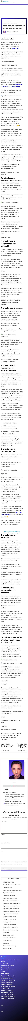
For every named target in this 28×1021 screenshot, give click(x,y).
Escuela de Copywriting (8, 976)
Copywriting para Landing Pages (11, 906)
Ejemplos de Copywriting (9, 916)
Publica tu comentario (8, 869)
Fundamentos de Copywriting (10, 927)
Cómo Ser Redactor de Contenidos (12, 885)
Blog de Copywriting (7, 978)
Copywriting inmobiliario (9, 895)
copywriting (14, 48)
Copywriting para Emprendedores (11, 903)
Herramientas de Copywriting (10, 930)
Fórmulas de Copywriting (9, 924)
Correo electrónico (5, 842)
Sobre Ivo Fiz (5, 988)
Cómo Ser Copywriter (8, 882)
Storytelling (6, 943)
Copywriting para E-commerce (11, 900)
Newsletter (6, 932)
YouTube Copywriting (7, 994)
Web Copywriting (7, 948)
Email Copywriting (7, 922)
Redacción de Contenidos (9, 938)
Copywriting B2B (7, 887)
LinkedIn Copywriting (7, 998)
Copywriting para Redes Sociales (11, 911)
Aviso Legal (4, 963)
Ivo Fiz (9, 31)
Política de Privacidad (7, 965)
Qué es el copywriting (8, 935)
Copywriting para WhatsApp (10, 914)
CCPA (3, 972)
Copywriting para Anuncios (10, 898)
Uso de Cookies (6, 968)
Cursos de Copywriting (8, 980)
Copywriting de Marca (8, 892)
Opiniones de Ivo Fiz (7, 990)
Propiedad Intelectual (7, 970)
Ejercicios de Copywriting (9, 919)
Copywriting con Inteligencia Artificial (12, 890)
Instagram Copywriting (8, 996)
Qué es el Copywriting (7, 982)
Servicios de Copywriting (8, 986)
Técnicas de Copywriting (9, 945)
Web (2, 851)
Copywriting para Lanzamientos (11, 908)
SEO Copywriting (7, 940)
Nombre (3, 834)
